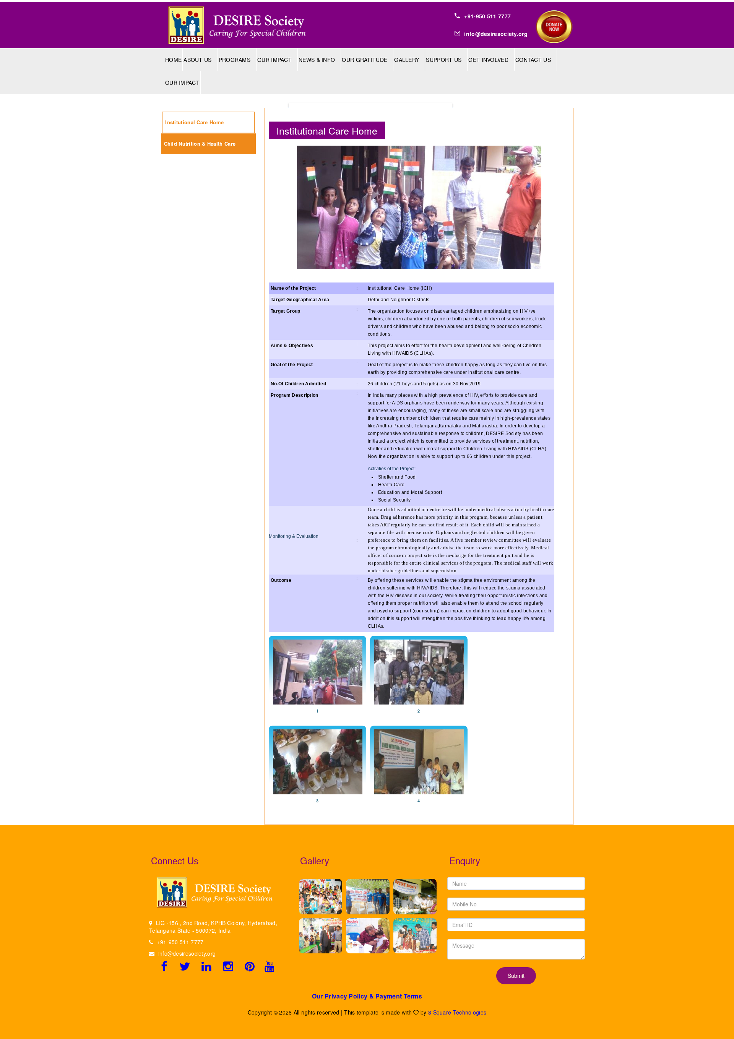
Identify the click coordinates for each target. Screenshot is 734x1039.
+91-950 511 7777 (180, 942)
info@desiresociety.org (187, 953)
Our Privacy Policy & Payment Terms (367, 996)
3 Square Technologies (457, 1012)
